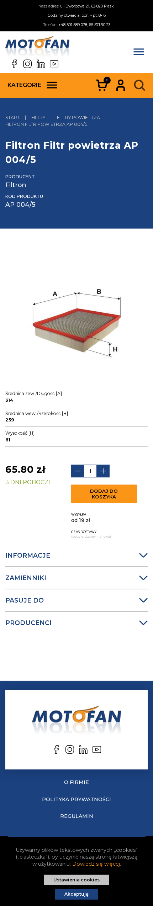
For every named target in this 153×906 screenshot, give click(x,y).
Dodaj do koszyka (104, 494)
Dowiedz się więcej (96, 864)
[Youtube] (54, 64)
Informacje (27, 555)
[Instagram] (27, 64)
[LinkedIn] (41, 64)
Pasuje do (24, 600)
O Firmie (76, 782)
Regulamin (76, 816)
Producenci (28, 622)
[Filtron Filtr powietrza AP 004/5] (76, 316)
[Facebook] (14, 64)
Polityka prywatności (76, 799)
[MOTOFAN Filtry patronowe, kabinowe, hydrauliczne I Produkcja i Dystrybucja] (37, 48)
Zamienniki (25, 578)
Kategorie (24, 85)
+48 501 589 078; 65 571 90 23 (84, 24)
